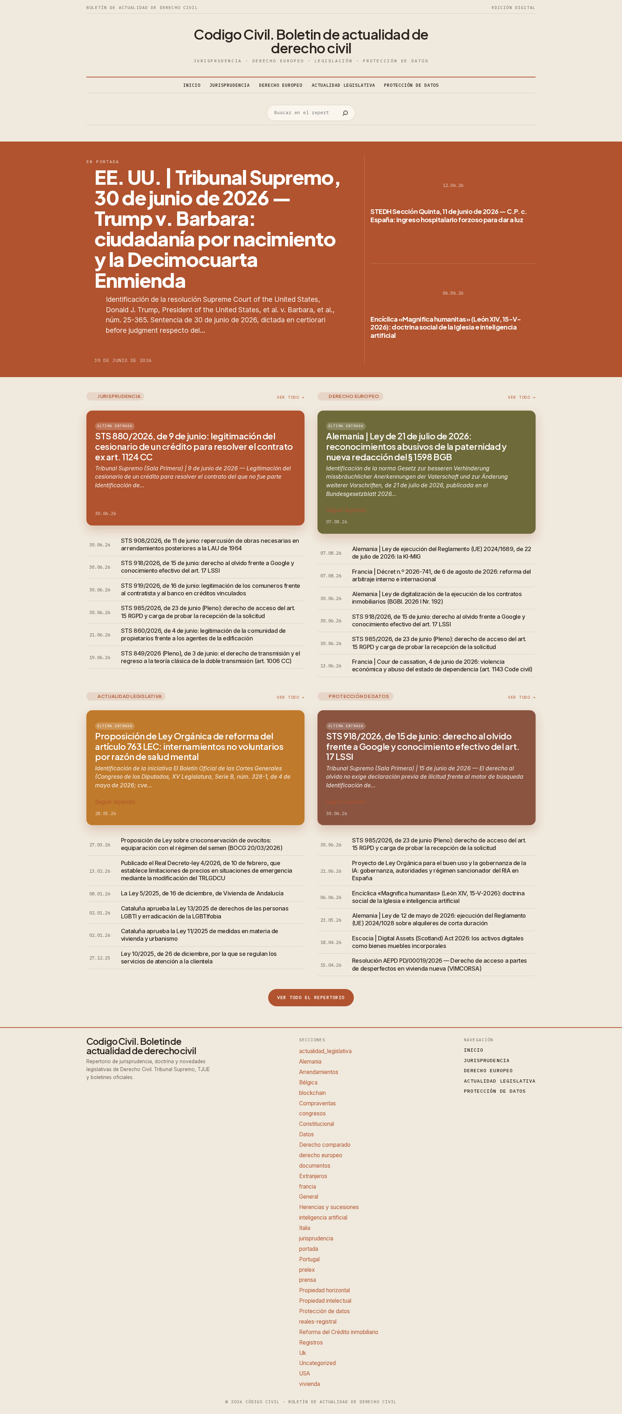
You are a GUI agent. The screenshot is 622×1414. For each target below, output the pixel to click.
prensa (307, 1279)
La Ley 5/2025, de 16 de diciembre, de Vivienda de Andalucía (202, 893)
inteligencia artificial (323, 1217)
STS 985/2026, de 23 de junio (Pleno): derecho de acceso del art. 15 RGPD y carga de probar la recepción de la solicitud (208, 611)
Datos (306, 1134)
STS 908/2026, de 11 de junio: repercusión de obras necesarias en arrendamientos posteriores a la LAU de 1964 (210, 544)
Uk (302, 1353)
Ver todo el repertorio (310, 997)
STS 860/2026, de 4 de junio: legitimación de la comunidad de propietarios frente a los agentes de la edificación (203, 634)
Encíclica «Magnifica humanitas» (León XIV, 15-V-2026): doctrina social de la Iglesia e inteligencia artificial (445, 327)
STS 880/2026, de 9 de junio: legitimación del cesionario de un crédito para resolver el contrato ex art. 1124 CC (194, 446)
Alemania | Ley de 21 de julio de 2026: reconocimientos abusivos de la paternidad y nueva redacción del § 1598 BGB (416, 446)
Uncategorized (317, 1363)
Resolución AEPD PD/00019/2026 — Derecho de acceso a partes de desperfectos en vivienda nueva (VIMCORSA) (439, 964)
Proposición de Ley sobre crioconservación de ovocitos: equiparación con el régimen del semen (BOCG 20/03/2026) (201, 844)
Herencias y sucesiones (329, 1207)
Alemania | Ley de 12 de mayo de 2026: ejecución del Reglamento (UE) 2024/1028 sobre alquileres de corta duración (439, 919)
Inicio (191, 85)
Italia (304, 1228)
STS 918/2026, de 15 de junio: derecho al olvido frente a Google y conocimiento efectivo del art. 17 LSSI (207, 566)
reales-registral (318, 1321)
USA (304, 1373)
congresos (312, 1113)
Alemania (310, 1061)
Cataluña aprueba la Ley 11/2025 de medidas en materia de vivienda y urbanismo (199, 934)
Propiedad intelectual (325, 1300)
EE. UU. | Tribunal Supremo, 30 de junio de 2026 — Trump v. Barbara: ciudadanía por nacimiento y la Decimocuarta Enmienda (217, 228)
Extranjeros (313, 1176)
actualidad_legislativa (325, 1051)
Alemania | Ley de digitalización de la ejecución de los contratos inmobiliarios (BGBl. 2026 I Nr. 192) (437, 597)
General (308, 1196)
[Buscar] (345, 113)
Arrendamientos (318, 1072)
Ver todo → (291, 397)
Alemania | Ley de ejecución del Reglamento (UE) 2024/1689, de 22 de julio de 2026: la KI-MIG (441, 552)
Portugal (309, 1259)
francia (307, 1186)
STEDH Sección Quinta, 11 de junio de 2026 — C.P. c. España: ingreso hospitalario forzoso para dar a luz (448, 215)
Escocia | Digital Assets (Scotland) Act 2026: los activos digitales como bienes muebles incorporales (437, 942)
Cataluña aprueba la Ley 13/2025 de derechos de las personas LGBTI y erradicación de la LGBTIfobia (204, 912)
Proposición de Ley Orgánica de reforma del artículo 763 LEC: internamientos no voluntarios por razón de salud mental (189, 746)
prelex (307, 1269)
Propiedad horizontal (324, 1290)
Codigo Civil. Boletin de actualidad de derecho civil (311, 41)
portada (308, 1248)
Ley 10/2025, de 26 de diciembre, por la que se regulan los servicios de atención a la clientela (199, 957)
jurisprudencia (316, 1238)
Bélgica (308, 1082)
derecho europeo (320, 1155)
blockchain (312, 1092)
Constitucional (316, 1123)
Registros (311, 1342)
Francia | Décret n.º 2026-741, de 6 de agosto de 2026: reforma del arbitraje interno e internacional (441, 575)
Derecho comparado (325, 1144)
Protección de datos (324, 1311)
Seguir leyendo (129, 348)
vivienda (309, 1384)
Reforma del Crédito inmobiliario (338, 1332)
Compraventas (317, 1103)
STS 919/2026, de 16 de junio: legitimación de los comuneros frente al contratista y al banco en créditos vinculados (210, 589)
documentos (314, 1165)
